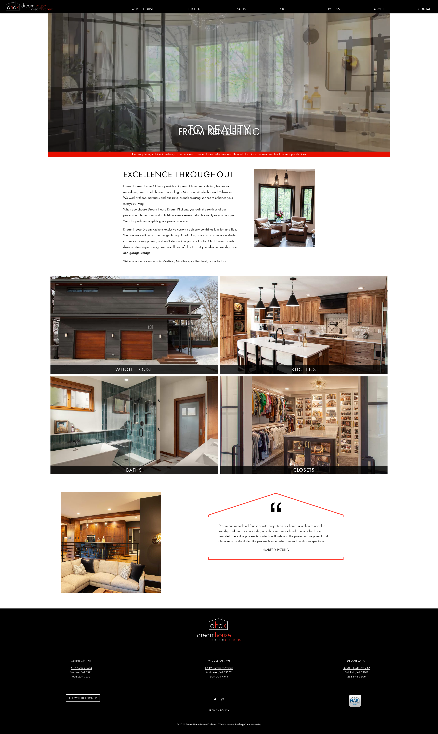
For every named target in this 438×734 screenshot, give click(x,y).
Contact (425, 9)
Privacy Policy (219, 710)
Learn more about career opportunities (282, 154)
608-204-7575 (81, 676)
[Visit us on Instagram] (223, 700)
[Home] (29, 6)
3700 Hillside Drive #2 (356, 667)
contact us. (219, 261)
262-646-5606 (356, 676)
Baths (241, 9)
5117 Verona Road (81, 667)
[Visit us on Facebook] (215, 700)
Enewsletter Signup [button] (83, 698)
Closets (286, 9)
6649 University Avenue (219, 667)
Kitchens (195, 9)
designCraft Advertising (249, 724)
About (379, 9)
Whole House (143, 9)
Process (333, 9)
